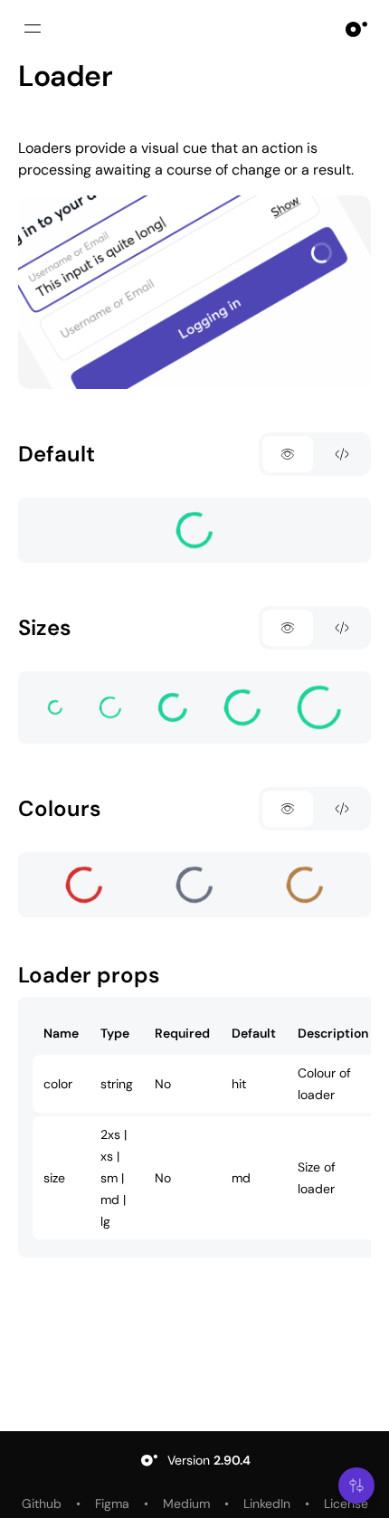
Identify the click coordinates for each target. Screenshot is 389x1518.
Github (42, 1503)
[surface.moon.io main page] (356, 28)
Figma (112, 1503)
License (346, 1503)
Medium (186, 1503)
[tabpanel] (194, 530)
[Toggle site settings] (356, 1485)
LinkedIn (266, 1503)
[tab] (287, 454)
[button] (356, 1485)
